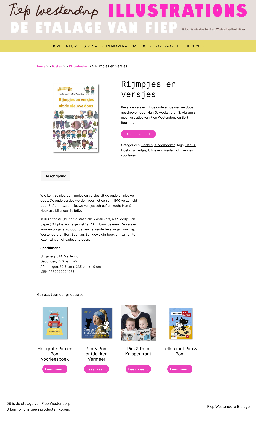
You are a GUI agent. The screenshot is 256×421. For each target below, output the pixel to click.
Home (41, 66)
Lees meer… (55, 369)
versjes (187, 150)
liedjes (141, 150)
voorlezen (128, 155)
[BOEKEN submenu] (96, 46)
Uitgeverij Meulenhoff (164, 150)
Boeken (57, 66)
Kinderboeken (78, 66)
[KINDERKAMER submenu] (126, 46)
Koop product (138, 134)
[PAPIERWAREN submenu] (180, 46)
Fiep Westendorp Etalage (228, 406)
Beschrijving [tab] (55, 176)
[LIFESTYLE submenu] (204, 46)
